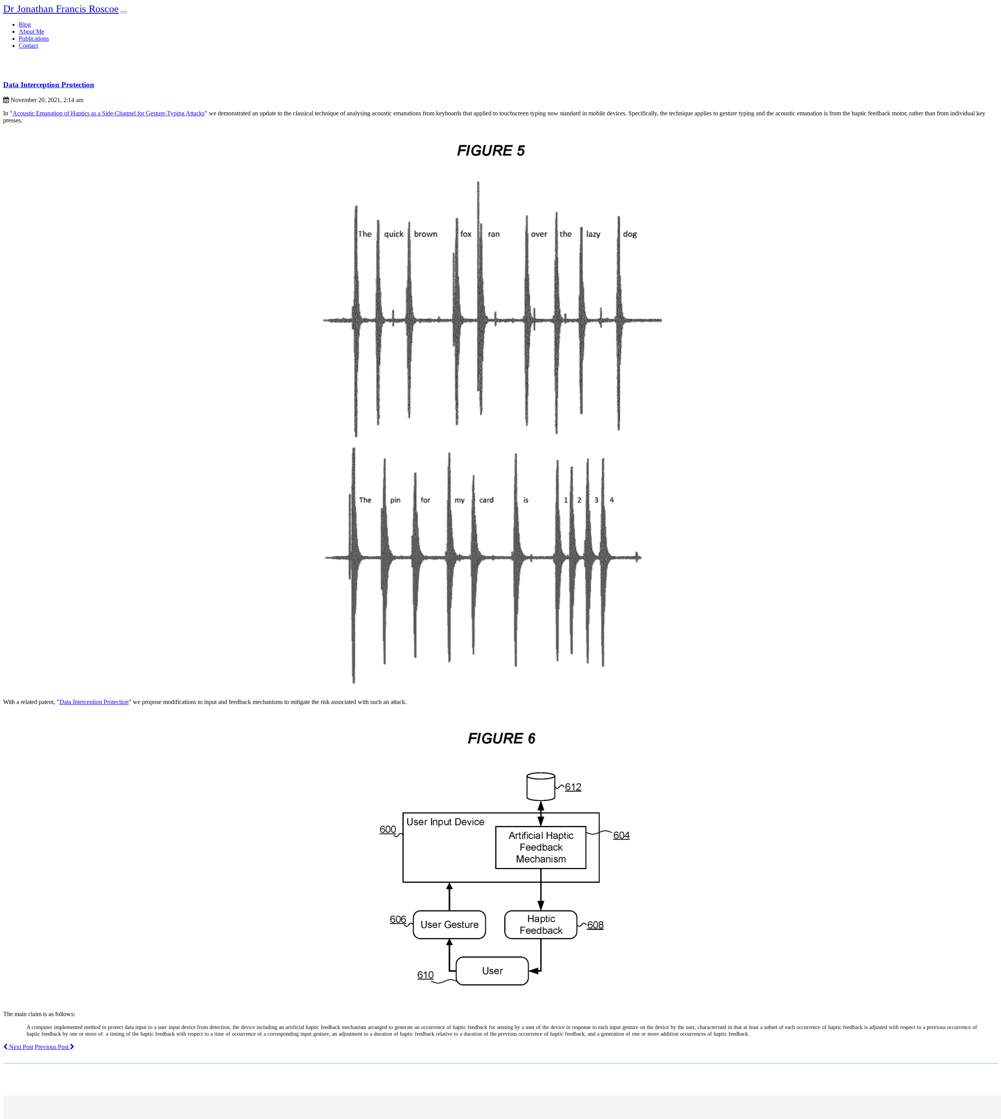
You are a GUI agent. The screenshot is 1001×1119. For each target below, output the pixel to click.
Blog (25, 24)
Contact (28, 45)
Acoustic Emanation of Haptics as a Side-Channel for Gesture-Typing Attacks (109, 113)
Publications (34, 38)
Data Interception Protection (48, 85)
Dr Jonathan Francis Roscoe (61, 8)
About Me (31, 31)
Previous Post (52, 1047)
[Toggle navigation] (123, 12)
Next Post (20, 1047)
